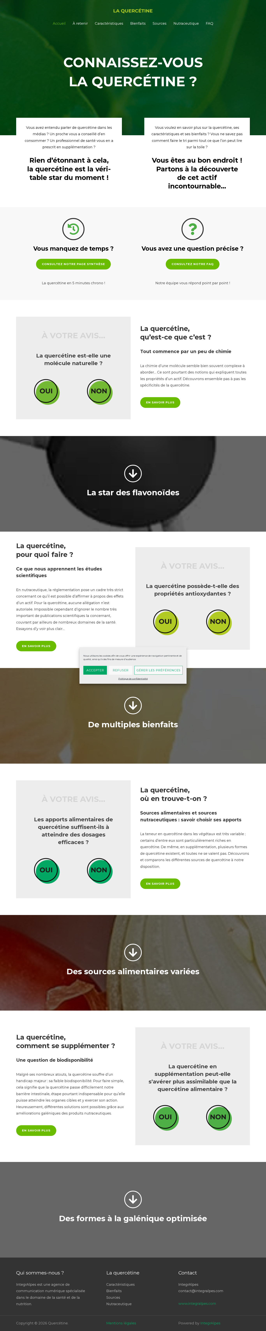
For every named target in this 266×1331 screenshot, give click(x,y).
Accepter (95, 670)
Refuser (121, 670)
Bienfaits (138, 23)
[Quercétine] (133, 10)
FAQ (209, 23)
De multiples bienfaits (133, 724)
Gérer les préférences (159, 670)
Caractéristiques (109, 23)
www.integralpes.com (197, 1303)
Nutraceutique (186, 23)
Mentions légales (121, 1323)
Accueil (59, 23)
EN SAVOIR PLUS (160, 402)
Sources (159, 23)
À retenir (80, 23)
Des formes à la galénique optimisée (133, 1218)
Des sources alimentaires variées (133, 971)
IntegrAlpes (210, 1323)
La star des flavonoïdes (133, 492)
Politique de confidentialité (133, 678)
